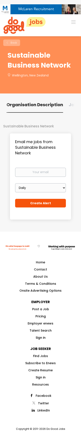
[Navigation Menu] (73, 22)
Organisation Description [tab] (34, 105)
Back (13, 42)
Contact (40, 269)
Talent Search (41, 330)
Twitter (43, 403)
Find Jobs (40, 356)
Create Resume (40, 370)
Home (40, 262)
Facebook (43, 396)
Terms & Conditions (40, 284)
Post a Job (40, 309)
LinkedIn (43, 410)
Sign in (41, 337)
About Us (40, 276)
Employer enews (40, 323)
